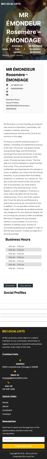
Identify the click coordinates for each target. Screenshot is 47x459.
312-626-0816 (8, 389)
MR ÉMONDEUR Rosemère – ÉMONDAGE (18, 107)
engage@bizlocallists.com (14, 378)
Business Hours (13, 99)
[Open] (44, 3)
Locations (7, 410)
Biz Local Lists (11, 4)
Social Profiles (12, 102)
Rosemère (17, 46)
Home (5, 49)
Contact (6, 414)
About (5, 406)
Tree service (25, 285)
